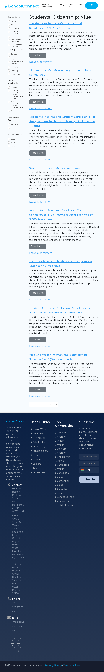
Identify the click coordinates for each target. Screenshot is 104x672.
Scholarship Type (13, 118)
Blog (62, 4)
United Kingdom (14, 58)
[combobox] (82, 470)
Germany (14, 71)
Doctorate (15, 28)
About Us (70, 5)
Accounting (15, 87)
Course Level (14, 17)
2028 (13, 146)
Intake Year (13, 134)
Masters (14, 37)
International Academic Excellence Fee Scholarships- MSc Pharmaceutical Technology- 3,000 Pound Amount (61, 215)
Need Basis (15, 128)
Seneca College (65, 497)
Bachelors (14, 21)
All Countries (16, 74)
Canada (14, 54)
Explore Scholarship (47, 5)
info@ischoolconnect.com (18, 626)
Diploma (14, 25)
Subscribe (89, 479)
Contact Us (38, 472)
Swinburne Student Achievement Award (56, 168)
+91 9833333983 (17, 607)
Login (91, 4)
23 (51, 404)
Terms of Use (71, 665)
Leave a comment (40, 61)
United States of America (17, 63)
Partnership (39, 438)
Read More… (38, 55)
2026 (13, 139)
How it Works (39, 429)
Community (39, 446)
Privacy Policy (53, 665)
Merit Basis (15, 124)
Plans (80, 4)
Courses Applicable (13, 82)
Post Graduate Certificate (16, 41)
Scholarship (39, 442)
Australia (14, 67)
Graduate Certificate (15, 32)
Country (11, 49)
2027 (13, 143)
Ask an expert (40, 451)
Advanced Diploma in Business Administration (17, 104)
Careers (36, 459)
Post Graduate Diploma (16, 45)
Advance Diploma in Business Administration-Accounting (17, 94)
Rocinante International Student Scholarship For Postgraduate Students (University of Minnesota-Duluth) (62, 121)
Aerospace (15, 111)
